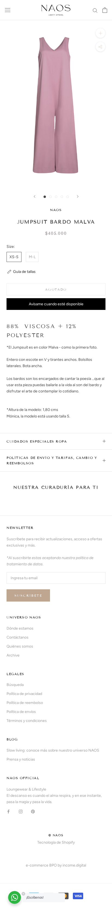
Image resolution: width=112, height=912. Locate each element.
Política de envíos (21, 711)
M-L (32, 257)
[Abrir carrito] (104, 10)
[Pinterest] (33, 811)
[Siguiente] (78, 196)
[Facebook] (8, 811)
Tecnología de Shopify (56, 842)
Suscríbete (28, 595)
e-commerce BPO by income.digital (56, 865)
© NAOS (56, 835)
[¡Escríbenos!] (14, 897)
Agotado (56, 289)
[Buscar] (95, 10)
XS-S (14, 257)
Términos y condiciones (27, 720)
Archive (13, 655)
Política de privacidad (24, 693)
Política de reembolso (25, 702)
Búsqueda (15, 684)
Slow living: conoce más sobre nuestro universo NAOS (53, 750)
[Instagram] (21, 811)
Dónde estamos (20, 628)
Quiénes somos (20, 646)
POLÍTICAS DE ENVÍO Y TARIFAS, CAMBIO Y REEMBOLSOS (52, 460)
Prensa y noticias (21, 759)
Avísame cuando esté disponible (56, 304)
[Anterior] (34, 196)
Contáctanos (18, 637)
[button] (21, 272)
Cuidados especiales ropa (37, 441)
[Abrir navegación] (7, 10)
